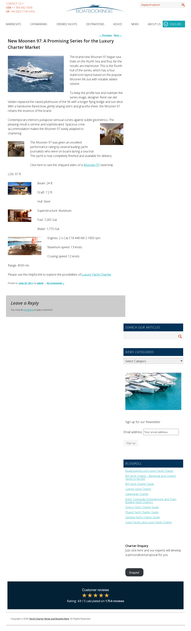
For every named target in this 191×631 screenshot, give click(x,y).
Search (182, 5)
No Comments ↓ (55, 283)
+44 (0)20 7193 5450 (22, 11)
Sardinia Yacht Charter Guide (142, 517)
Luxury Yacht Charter (96, 274)
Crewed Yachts (66, 24)
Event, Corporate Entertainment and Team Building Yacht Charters (150, 501)
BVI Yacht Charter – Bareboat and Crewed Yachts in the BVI (150, 477)
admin (40, 283)
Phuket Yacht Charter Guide (141, 512)
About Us (154, 24)
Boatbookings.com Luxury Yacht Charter (149, 470)
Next (118, 35)
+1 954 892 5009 (22, 7)
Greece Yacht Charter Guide (142, 507)
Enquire (175, 24)
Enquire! (134, 572)
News (135, 24)
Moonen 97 (92, 165)
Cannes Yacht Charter (138, 489)
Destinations (95, 24)
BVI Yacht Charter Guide (139, 483)
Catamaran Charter (136, 494)
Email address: (133, 432)
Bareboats (13, 24)
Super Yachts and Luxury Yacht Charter (148, 522)
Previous (105, 35)
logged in (29, 309)
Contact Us (13, 3)
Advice (117, 24)
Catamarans (38, 24)
